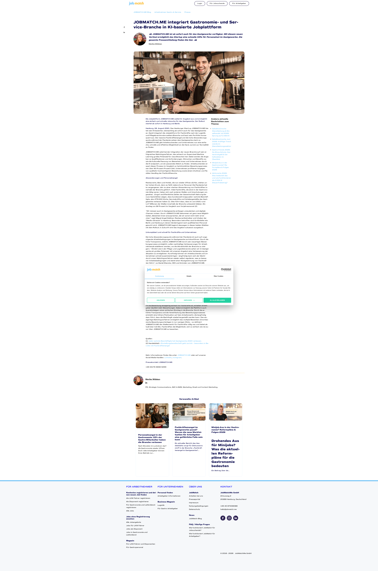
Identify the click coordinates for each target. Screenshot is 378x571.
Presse (187, 12)
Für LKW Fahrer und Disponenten (140, 544)
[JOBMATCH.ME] (136, 5)
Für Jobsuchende (217, 3)
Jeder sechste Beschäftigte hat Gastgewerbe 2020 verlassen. (175, 341)
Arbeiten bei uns (196, 496)
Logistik (161, 505)
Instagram (177, 357)
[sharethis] (222, 518)
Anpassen (188, 300)
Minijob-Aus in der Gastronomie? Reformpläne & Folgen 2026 (225, 429)
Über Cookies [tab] (218, 276)
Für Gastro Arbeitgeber (168, 508)
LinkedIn (168, 357)
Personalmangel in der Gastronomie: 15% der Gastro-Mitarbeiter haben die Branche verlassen (152, 439)
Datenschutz (194, 509)
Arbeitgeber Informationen (169, 496)
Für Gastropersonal (134, 547)
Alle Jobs (130, 511)
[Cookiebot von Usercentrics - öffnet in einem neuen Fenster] (222, 269)
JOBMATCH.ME (184, 355)
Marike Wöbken (155, 44)
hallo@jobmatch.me (228, 509)
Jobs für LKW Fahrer (135, 526)
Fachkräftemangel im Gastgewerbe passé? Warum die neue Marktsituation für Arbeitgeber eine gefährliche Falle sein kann (189, 433)
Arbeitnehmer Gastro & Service (167, 12)
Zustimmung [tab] (159, 276)
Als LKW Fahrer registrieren (138, 498)
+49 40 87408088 (229, 506)
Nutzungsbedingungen (198, 506)
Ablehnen (161, 300)
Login (199, 3)
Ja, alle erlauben (217, 300)
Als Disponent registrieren (137, 501)
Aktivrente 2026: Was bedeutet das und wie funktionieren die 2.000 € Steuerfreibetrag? (221, 178)
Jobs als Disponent (134, 529)
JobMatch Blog (195, 519)
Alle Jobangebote (133, 522)
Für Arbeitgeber (239, 3)
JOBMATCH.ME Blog (142, 12)
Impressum (193, 503)
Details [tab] (189, 276)
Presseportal (194, 499)
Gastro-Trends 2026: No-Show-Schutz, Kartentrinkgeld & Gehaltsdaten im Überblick (221, 154)
